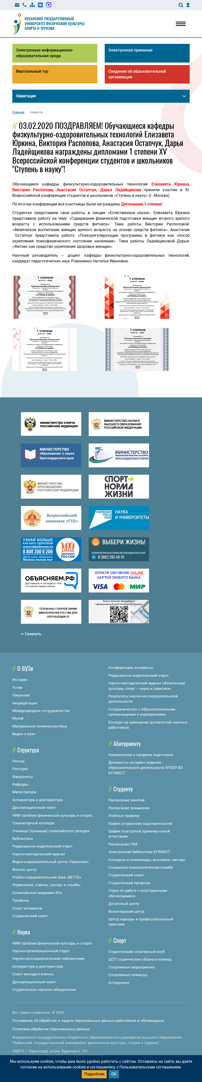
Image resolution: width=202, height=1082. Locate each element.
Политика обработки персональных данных (51, 1029)
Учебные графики (123, 815)
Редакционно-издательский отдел (42, 846)
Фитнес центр (24, 869)
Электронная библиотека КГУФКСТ (139, 852)
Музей (17, 718)
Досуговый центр (123, 903)
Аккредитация (24, 703)
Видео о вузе (23, 734)
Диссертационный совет (34, 807)
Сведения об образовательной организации (137, 74)
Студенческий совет (30, 916)
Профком (20, 900)
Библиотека (22, 838)
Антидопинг (119, 983)
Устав (17, 687)
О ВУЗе (25, 668)
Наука (23, 931)
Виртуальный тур (32, 71)
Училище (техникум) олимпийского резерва (50, 831)
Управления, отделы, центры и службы (46, 885)
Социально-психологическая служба (140, 867)
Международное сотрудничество (41, 711)
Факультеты (22, 777)
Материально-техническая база (39, 726)
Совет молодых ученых (32, 974)
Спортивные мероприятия (131, 967)
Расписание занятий (126, 800)
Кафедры (20, 784)
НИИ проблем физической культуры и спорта (52, 815)
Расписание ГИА (122, 844)
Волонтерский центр (126, 911)
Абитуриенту (127, 743)
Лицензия (21, 695)
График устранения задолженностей (140, 823)
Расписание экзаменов (129, 808)
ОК (114, 1074)
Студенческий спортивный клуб (136, 951)
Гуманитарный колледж (33, 823)
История (19, 679)
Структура (28, 749)
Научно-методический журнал (38, 854)
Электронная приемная (130, 50)
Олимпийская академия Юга (37, 893)
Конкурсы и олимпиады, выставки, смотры (146, 860)
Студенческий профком (129, 883)
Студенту (123, 788)
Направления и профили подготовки (140, 755)
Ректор (18, 761)
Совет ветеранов (27, 908)
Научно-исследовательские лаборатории (48, 958)
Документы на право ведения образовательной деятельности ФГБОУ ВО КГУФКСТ (145, 767)
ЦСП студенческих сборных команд (139, 959)
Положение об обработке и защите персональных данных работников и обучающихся (88, 1020)
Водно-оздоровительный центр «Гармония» (50, 862)
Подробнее (94, 1074)
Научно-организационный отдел (40, 951)
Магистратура (24, 792)
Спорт (119, 940)
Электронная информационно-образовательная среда (44, 53)
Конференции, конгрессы (130, 667)
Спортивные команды (128, 975)
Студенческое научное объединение (44, 989)
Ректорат (20, 769)
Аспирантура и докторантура (37, 800)
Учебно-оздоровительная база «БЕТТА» (46, 877)
